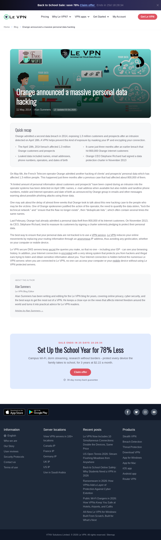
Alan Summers (42, 109)
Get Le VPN (147, 16)
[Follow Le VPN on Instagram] (145, 412)
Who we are (10, 440)
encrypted (66, 253)
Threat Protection (132, 447)
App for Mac (129, 463)
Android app (129, 473)
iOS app (127, 468)
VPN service (99, 235)
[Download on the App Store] (14, 412)
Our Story (9, 446)
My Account (119, 16)
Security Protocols (14, 456)
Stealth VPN (129, 436)
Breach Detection (132, 441)
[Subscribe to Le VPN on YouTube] (154, 412)
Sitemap (111, 534)
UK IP (46, 461)
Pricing (45, 16)
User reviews (11, 451)
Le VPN (111, 235)
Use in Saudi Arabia (54, 472)
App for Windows (132, 457)
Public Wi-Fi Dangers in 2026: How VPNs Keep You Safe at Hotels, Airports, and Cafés (100, 502)
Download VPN (131, 452)
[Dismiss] (158, 5)
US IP (46, 467)
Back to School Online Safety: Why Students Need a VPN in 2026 (99, 471)
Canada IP (49, 445)
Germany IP (50, 456)
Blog (16, 27)
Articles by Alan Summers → (29, 310)
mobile (116, 260)
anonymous (83, 239)
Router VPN (129, 479)
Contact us (10, 462)
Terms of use (11, 467)
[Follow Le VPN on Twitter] (136, 412)
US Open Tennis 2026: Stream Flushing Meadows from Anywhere (100, 458)
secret (52, 249)
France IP (48, 451)
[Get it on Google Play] (38, 412)
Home (7, 27)
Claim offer (80, 372)
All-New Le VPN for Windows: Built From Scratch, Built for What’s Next (100, 516)
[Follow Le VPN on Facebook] (128, 412)
